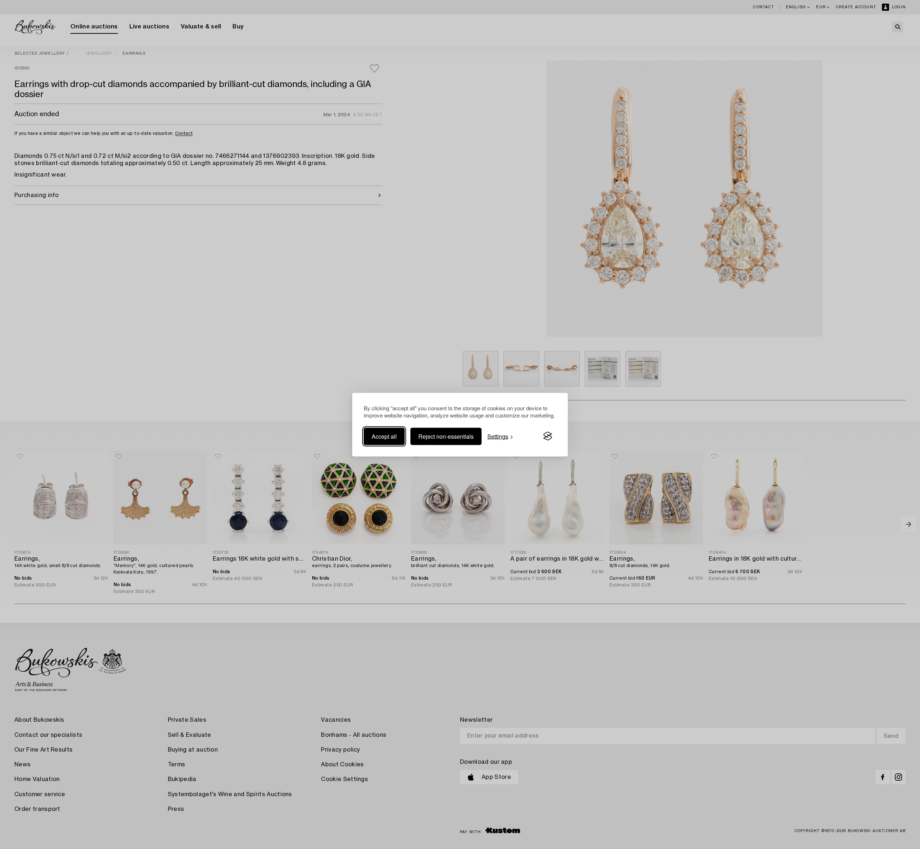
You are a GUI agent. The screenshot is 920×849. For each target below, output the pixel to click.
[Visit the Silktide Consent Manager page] (547, 436)
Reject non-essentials (446, 436)
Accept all (384, 436)
